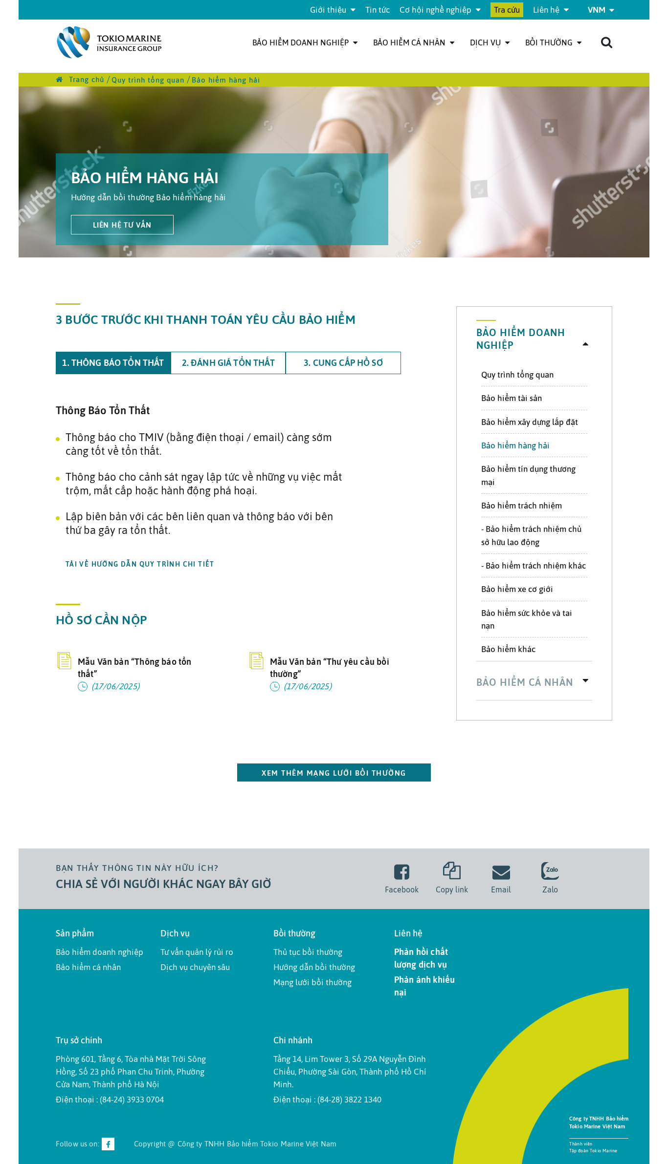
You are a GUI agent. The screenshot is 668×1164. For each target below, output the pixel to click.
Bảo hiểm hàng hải (515, 445)
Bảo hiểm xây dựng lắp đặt (529, 422)
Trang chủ (85, 79)
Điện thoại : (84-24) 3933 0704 (110, 1099)
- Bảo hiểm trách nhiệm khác (533, 566)
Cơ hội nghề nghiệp (436, 10)
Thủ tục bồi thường (307, 952)
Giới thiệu (329, 10)
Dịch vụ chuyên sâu (195, 967)
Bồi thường (550, 42)
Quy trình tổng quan (517, 375)
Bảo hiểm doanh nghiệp (301, 42)
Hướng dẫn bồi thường (314, 967)
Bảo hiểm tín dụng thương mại (528, 475)
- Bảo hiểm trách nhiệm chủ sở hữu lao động (531, 535)
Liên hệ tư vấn (122, 225)
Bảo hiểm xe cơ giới (517, 589)
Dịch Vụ (486, 42)
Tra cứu (507, 10)
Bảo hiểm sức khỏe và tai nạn (526, 619)
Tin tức (377, 10)
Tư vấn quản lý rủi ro (196, 952)
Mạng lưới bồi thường (312, 982)
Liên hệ (547, 10)
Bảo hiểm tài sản (511, 398)
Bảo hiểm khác (508, 649)
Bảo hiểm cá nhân (410, 42)
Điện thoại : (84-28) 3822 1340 (327, 1099)
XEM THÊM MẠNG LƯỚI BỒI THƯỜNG (334, 773)
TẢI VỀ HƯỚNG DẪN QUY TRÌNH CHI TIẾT (140, 564)
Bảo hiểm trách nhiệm (521, 505)
